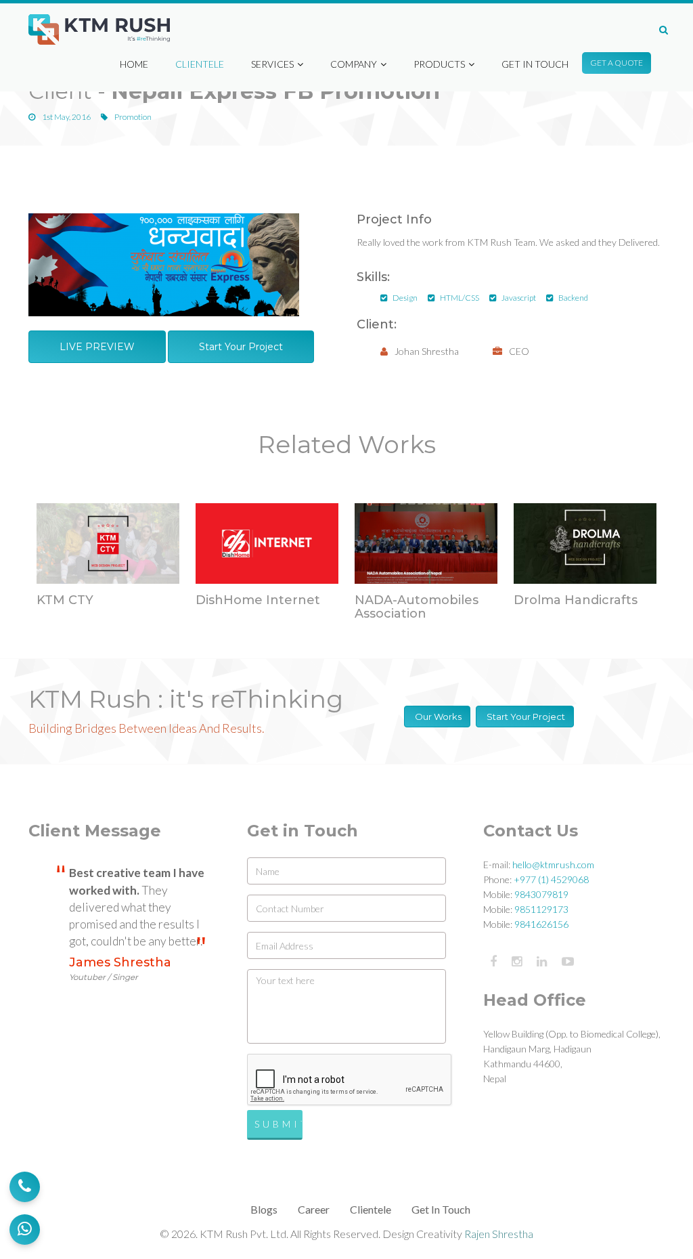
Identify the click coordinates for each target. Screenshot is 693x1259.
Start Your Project (241, 347)
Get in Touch (534, 64)
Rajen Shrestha (498, 1233)
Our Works (437, 716)
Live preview (97, 347)
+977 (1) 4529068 (551, 879)
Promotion (132, 117)
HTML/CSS (459, 298)
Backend (573, 298)
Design (405, 298)
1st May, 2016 (66, 117)
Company (353, 64)
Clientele (199, 64)
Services (272, 64)
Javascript (518, 298)
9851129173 (541, 909)
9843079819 (541, 894)
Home (134, 64)
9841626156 (541, 924)
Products (439, 64)
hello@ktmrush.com (553, 864)
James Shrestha (120, 968)
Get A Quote (616, 63)
